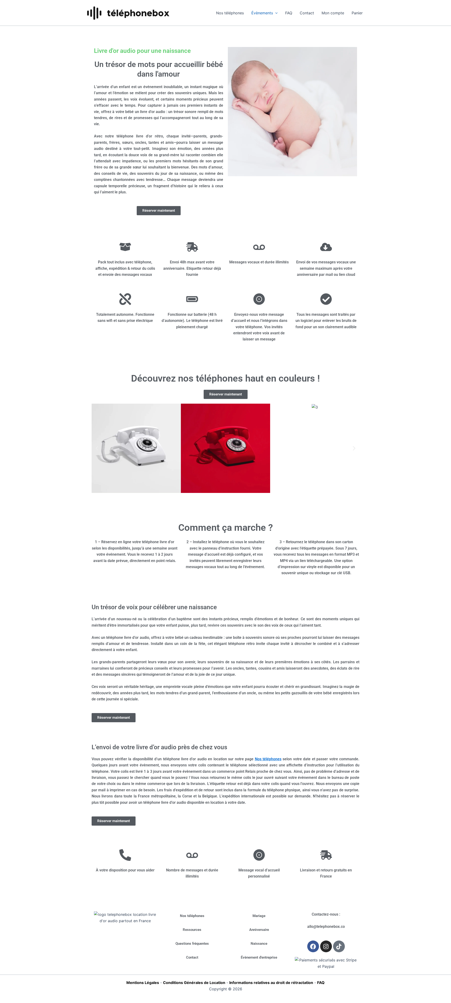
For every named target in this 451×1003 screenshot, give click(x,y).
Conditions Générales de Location (194, 982)
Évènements (262, 13)
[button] (97, 448)
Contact (307, 13)
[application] (275, 13)
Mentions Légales (142, 982)
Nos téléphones (230, 13)
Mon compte (333, 13)
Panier (357, 13)
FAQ (288, 13)
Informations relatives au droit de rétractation (271, 982)
